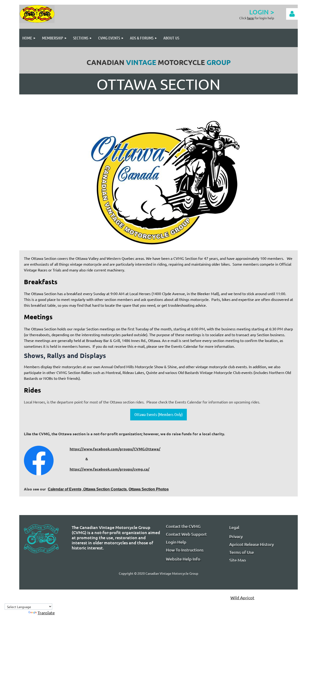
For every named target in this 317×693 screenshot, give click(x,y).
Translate (46, 612)
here (250, 18)
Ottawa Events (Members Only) (158, 414)
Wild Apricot (242, 597)
